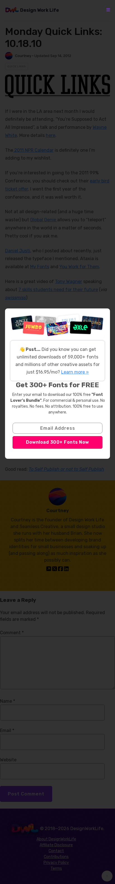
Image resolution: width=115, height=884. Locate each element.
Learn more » (75, 372)
